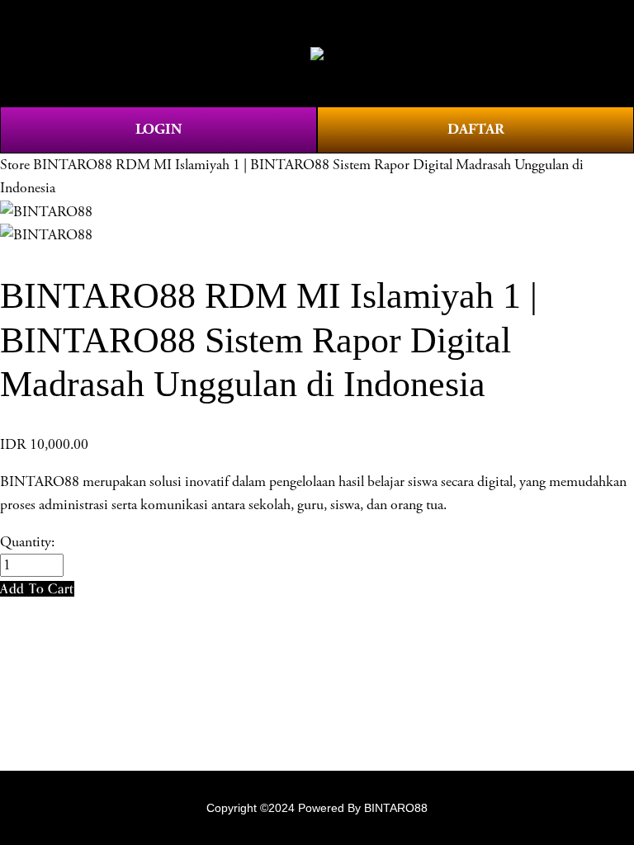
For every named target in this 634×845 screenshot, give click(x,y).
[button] (37, 589)
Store (15, 165)
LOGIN (158, 129)
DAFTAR (475, 129)
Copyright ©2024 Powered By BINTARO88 (317, 807)
